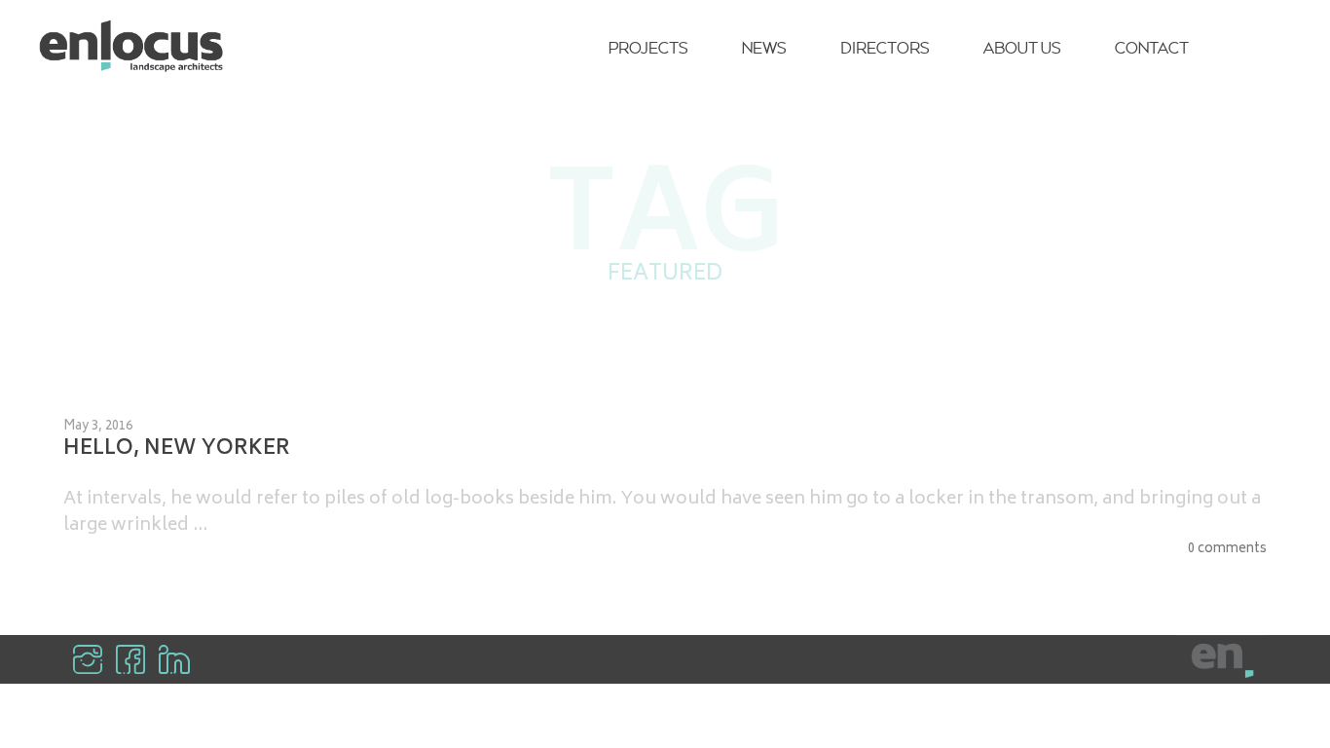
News (764, 48)
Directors (884, 48)
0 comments (1227, 550)
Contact (1152, 48)
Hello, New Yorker (176, 450)
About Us (1021, 48)
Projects (648, 48)
